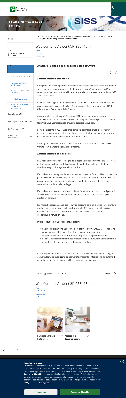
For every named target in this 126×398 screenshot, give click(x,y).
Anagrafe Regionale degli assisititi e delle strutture (20, 68)
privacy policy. (45, 382)
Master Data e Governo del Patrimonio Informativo (20, 106)
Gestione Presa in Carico (21, 76)
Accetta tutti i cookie (80, 392)
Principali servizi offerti (104, 36)
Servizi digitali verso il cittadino (20, 91)
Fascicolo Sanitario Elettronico (18, 84)
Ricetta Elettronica (19, 98)
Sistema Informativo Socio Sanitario (50, 36)
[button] (112, 9)
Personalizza (40, 392)
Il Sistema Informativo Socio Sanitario (79, 36)
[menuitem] (79, 53)
